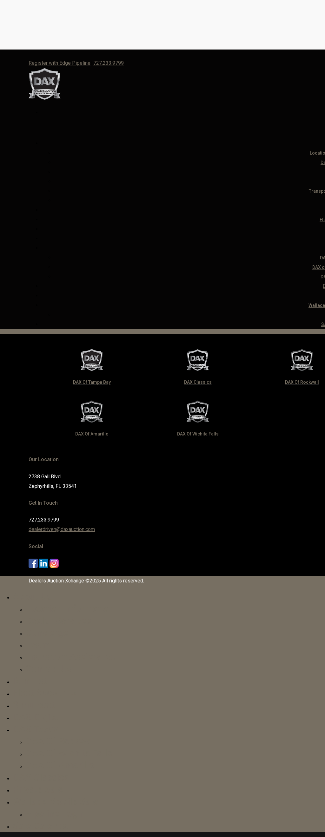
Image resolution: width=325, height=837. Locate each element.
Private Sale (38, 789)
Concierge (46, 632)
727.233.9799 (108, 63)
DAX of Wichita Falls (68, 753)
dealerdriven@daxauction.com (62, 529)
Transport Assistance (70, 656)
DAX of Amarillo (59, 765)
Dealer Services (58, 620)
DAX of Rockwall (60, 741)
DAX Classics (41, 777)
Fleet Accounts (44, 692)
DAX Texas (35, 728)
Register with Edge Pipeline (59, 63)
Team (37, 644)
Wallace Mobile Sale (55, 801)
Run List (30, 680)
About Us (32, 596)
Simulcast (34, 704)
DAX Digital (37, 716)
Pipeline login (55, 813)
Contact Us (48, 668)
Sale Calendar (42, 825)
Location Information (69, 608)
